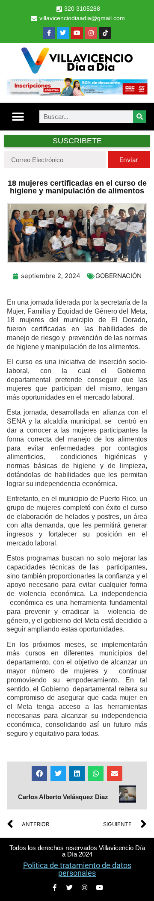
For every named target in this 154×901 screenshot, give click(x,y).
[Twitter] (63, 33)
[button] (17, 116)
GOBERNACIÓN (118, 276)
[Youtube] (77, 33)
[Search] (139, 116)
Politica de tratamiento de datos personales (77, 869)
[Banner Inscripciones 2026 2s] (77, 93)
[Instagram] (91, 33)
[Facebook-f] (49, 33)
